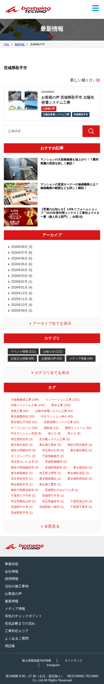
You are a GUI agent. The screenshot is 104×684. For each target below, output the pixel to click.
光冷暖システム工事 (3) (54, 439)
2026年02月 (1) (21, 281)
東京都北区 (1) (82, 467)
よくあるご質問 (17, 638)
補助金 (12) (51, 428)
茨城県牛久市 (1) (22, 507)
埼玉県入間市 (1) (50, 473)
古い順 (94, 80)
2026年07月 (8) (21, 252)
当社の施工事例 (17, 586)
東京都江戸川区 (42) (24, 422)
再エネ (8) (74, 433)
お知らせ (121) (52, 351)
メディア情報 (15, 609)
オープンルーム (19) (24, 428)
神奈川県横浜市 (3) (23, 450)
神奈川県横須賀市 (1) (24, 490)
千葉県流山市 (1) (81, 501)
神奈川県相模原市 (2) (24, 467)
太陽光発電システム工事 (56, 114)
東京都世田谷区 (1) (79, 478)
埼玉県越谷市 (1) (53, 501)
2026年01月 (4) (21, 287)
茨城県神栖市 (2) (56, 461)
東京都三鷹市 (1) (50, 484)
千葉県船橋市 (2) (53, 456)
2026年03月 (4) (21, 276)
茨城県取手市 (81, 114)
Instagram (53, 665)
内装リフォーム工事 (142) (28, 405)
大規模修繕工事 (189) (25, 399)
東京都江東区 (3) (50, 444)
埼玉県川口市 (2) (53, 450)
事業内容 (11, 564)
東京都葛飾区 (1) (22, 473)
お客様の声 (49, 108)
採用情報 (11, 579)
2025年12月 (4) (21, 293)
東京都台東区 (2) (81, 450)
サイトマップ (73, 660)
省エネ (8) (54, 433)
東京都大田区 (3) (22, 444)
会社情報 (11, 571)
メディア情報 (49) (81, 358)
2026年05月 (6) (21, 264)
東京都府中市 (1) (22, 484)
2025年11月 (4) (21, 299)
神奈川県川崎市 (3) (79, 444)
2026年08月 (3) (21, 247)
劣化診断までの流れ (20, 623)
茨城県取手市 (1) (22, 512)
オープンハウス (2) (23, 456)
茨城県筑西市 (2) (56, 467)
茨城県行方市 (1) (53, 495)
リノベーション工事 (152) (62, 399)
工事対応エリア (17, 631)
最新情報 (11, 601)
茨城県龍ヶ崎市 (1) (51, 507)
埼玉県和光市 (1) (22, 478)
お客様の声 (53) (51, 358)
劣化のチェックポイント (23, 616)
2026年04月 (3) (21, 270)
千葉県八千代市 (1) (23, 495)
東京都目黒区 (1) (50, 478)
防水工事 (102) (61, 405)
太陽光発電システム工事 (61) (54, 411)
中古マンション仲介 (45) (57, 416)
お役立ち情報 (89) (22, 358)
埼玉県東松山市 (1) (23, 501)
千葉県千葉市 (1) (81, 507)
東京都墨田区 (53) (22, 416)
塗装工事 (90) (20, 411)
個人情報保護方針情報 (36, 660)
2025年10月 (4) (21, 305)
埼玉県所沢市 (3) (22, 439)
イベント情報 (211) (23, 351)
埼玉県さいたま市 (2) (24, 461)
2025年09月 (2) (21, 310)
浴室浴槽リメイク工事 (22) (61, 422)
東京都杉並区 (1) (78, 473)
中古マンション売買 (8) (26, 433)
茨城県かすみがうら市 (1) (61, 490)
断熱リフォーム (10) (78, 428)
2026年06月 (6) (21, 258)
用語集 (10, 646)
